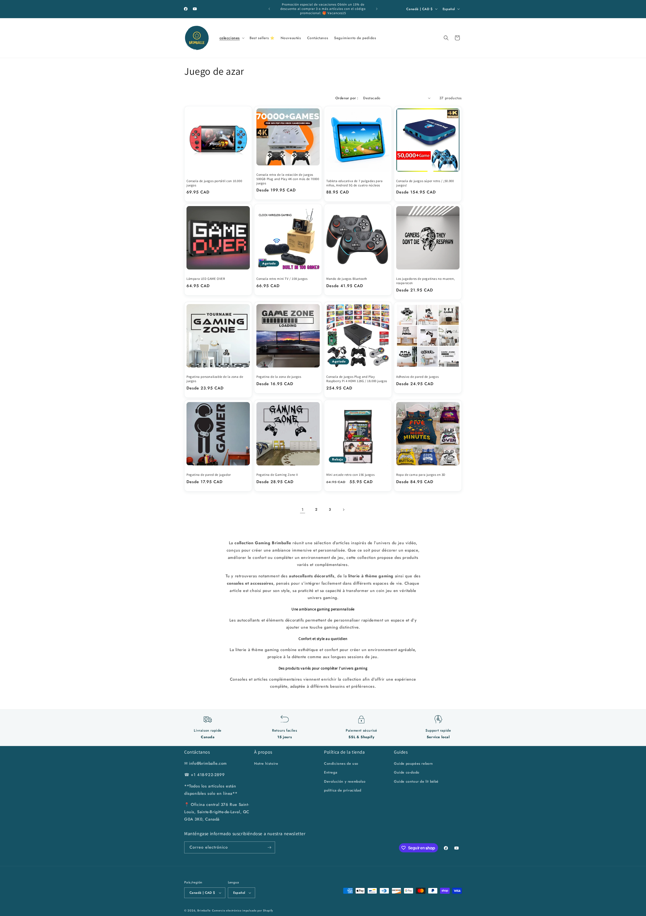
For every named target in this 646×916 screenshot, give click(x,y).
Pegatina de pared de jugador (208, 475)
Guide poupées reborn (413, 763)
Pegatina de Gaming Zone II (277, 475)
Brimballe (204, 910)
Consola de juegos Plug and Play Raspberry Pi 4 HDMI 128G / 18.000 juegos (356, 379)
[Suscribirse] (269, 847)
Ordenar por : (346, 98)
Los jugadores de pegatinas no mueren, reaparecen (425, 281)
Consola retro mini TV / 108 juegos (281, 279)
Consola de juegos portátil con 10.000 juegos (214, 183)
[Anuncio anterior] (269, 9)
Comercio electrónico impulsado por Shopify (242, 910)
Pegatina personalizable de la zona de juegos (214, 379)
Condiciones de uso (341, 763)
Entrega (330, 772)
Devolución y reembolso (344, 781)
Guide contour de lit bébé (416, 781)
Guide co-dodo (406, 772)
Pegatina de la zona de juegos (278, 377)
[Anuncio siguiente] (376, 9)
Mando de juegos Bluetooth (346, 279)
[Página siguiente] (343, 509)
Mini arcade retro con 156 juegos (350, 475)
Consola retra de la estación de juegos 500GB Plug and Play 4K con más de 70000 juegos (287, 179)
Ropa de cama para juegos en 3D (420, 475)
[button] (232, 38)
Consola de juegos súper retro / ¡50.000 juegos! (425, 183)
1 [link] (303, 509)
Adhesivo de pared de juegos (417, 377)
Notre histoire (266, 763)
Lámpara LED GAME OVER (205, 279)
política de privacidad (342, 790)
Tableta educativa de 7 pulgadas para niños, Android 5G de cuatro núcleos (354, 183)
